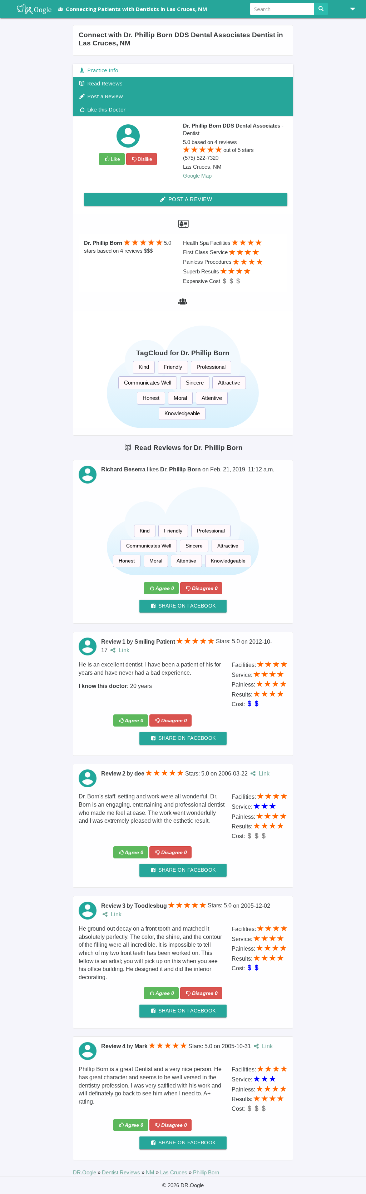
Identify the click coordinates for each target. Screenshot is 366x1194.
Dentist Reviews (122, 1172)
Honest (151, 398)
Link (123, 650)
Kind (144, 367)
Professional (211, 367)
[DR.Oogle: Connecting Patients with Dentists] (30, 9)
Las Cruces (174, 1172)
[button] (350, 9)
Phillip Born (206, 1172)
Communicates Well (147, 383)
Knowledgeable (182, 413)
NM (151, 1172)
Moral (180, 398)
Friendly (173, 367)
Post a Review (189, 199)
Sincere (195, 383)
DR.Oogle (85, 1172)
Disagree (205, 588)
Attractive (229, 383)
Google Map (197, 176)
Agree (164, 588)
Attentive (212, 398)
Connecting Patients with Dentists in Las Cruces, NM (136, 9)
